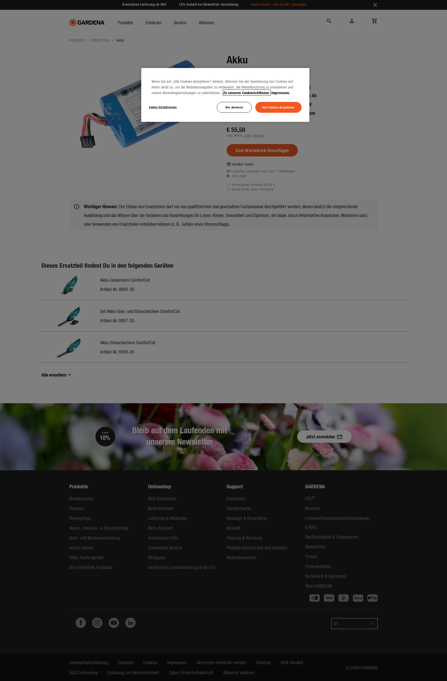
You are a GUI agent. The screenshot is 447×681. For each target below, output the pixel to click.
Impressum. (280, 92)
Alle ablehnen (234, 107)
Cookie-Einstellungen (163, 107)
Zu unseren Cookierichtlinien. (246, 92)
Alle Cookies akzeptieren (278, 107)
